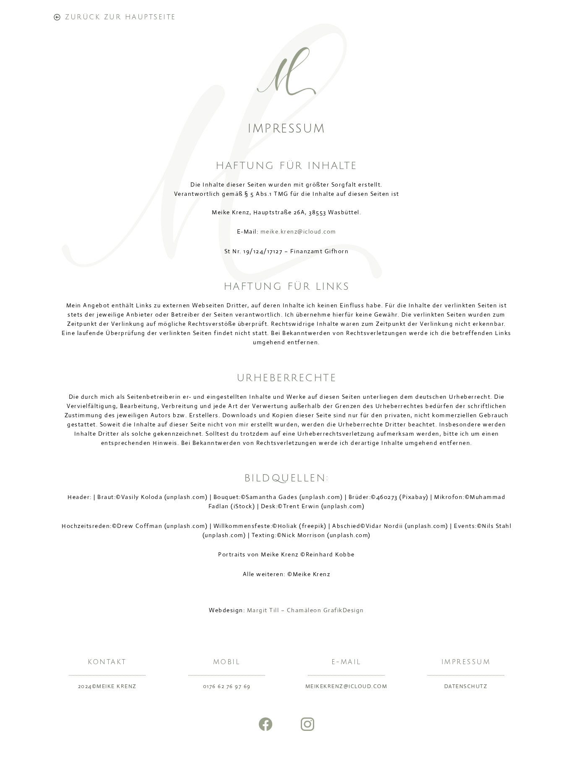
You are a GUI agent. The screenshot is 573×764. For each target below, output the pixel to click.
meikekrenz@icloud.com (346, 686)
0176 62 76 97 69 (227, 686)
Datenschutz (466, 686)
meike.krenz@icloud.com (298, 231)
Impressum (466, 662)
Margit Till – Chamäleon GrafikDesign (305, 610)
